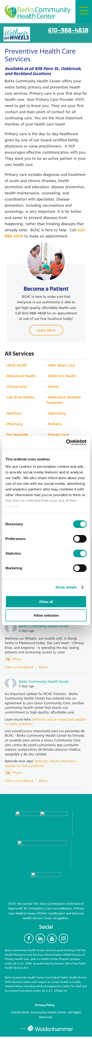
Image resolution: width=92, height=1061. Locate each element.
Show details (66, 587)
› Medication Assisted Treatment (63, 400)
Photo (17, 659)
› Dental (52, 386)
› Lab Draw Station (20, 397)
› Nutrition (13, 413)
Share (43, 667)
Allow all (46, 602)
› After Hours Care (60, 365)
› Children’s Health (61, 376)
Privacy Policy (45, 1005)
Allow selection (46, 615)
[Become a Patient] (46, 261)
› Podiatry (54, 424)
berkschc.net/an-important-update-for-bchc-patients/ (46, 722)
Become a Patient (46, 288)
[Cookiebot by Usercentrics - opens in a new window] (66, 442)
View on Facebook (19, 667)
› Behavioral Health (20, 376)
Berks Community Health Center (38, 12)
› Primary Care (57, 434)
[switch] (80, 539)
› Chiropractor (16, 386)
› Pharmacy (14, 424)
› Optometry (56, 413)
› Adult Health (16, 365)
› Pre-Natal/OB (16, 434)
